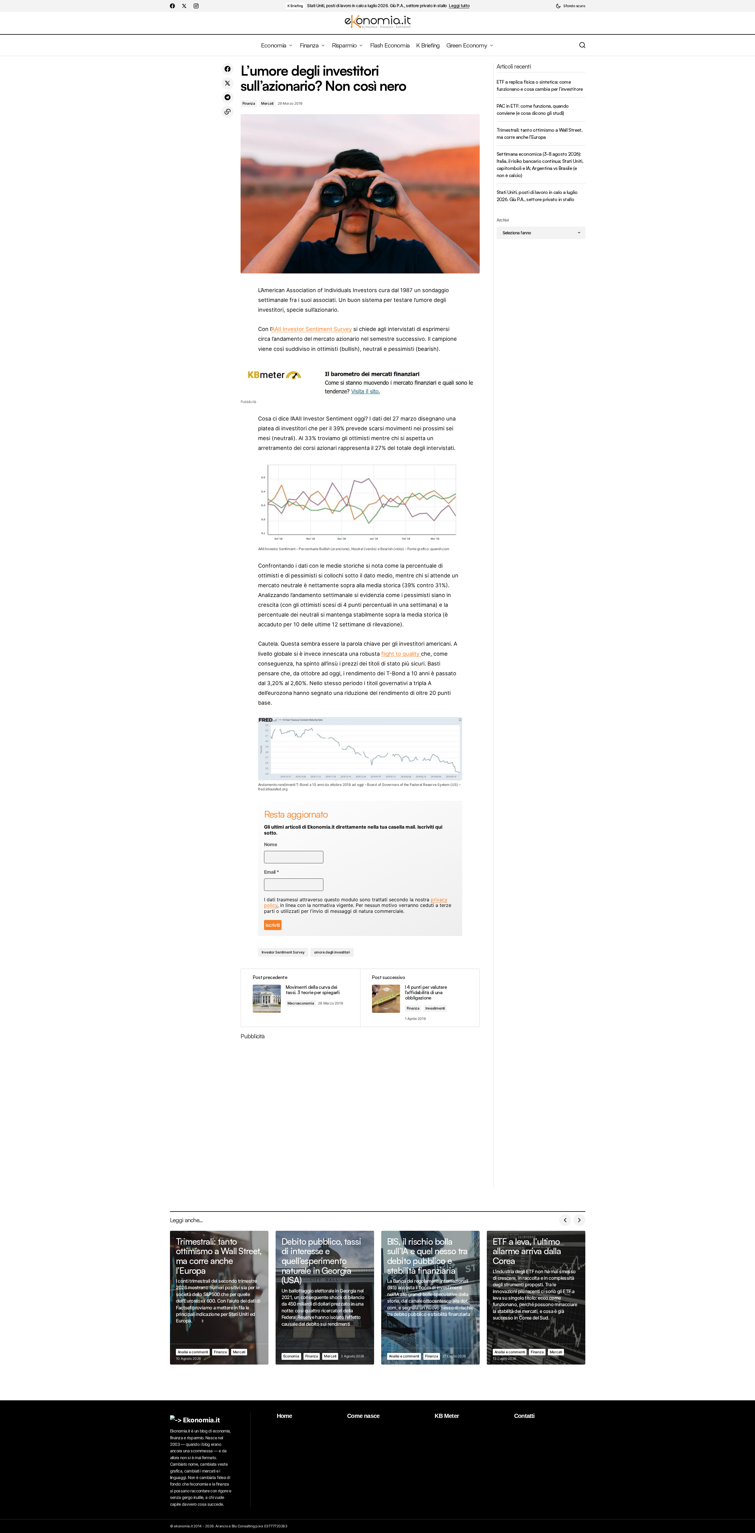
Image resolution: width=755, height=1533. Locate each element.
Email (271, 872)
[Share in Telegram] (227, 97)
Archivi (503, 219)
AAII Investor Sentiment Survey (311, 329)
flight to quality (401, 653)
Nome (270, 844)
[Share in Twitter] (227, 83)
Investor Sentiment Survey (283, 952)
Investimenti (435, 1008)
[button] (570, 6)
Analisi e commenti (193, 1352)
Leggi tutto (459, 5)
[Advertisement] (360, 1115)
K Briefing (295, 6)
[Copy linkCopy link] (227, 112)
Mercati (267, 103)
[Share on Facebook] (227, 69)
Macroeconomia (300, 1003)
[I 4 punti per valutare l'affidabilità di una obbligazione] (419, 998)
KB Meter (447, 1416)
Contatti (524, 1416)
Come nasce (363, 1416)
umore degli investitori (332, 952)
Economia (291, 1356)
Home (284, 1416)
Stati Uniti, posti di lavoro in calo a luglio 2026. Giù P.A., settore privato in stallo (376, 5)
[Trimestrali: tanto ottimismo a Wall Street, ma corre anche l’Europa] (219, 1298)
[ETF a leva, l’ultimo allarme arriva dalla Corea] (536, 1298)
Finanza (248, 103)
